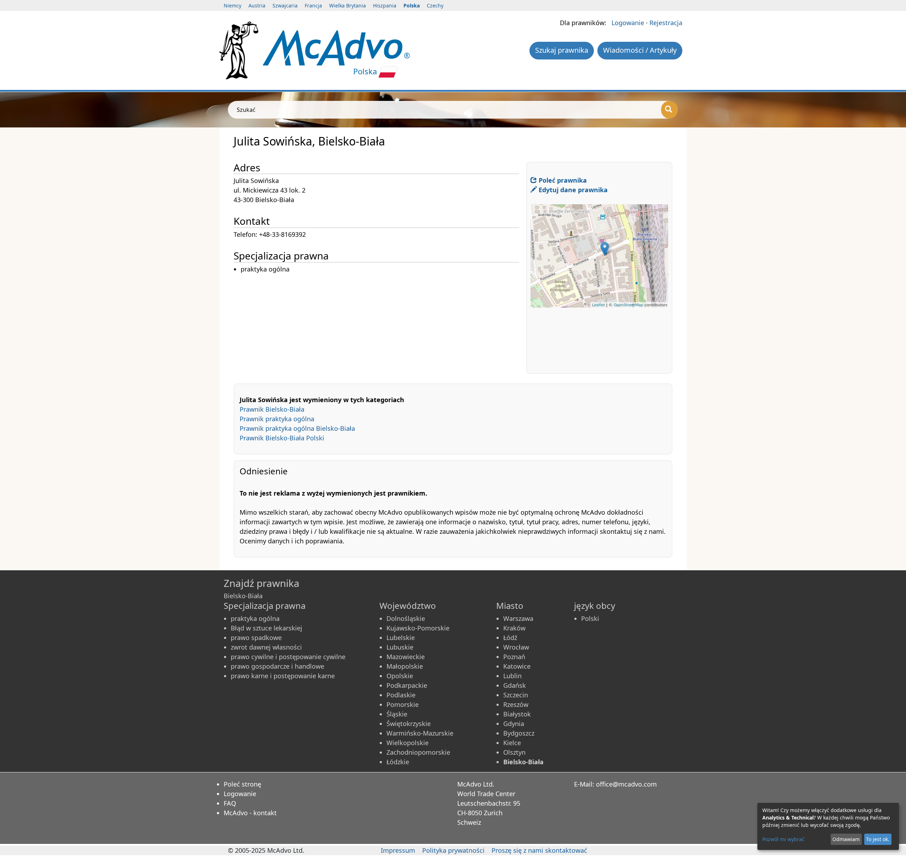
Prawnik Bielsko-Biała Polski (282, 438)
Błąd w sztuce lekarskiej (266, 628)
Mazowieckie (405, 656)
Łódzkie (397, 762)
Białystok (517, 714)
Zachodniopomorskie (418, 752)
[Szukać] (669, 110)
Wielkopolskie (407, 742)
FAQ (230, 803)
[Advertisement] (380, 323)
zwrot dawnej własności (266, 647)
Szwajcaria (285, 5)
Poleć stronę (242, 784)
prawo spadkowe (256, 637)
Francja (313, 5)
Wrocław (516, 647)
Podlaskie (400, 695)
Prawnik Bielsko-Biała (272, 409)
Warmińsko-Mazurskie (419, 733)
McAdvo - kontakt (250, 813)
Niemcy (232, 5)
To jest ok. (877, 839)
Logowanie (628, 22)
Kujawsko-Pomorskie (417, 628)
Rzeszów (515, 704)
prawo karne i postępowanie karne (283, 676)
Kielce (512, 742)
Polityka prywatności (453, 850)
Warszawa (518, 618)
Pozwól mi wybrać (783, 839)
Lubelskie (400, 637)
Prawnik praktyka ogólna (277, 419)
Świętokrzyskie (408, 723)
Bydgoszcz (518, 733)
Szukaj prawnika (561, 50)
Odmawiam (846, 839)
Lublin (512, 676)
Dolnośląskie (405, 618)
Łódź (510, 637)
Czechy (435, 5)
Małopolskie (404, 666)
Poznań (514, 656)
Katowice (517, 666)
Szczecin (515, 695)
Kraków (514, 628)
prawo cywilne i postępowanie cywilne (288, 656)
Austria (256, 5)
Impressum (398, 850)
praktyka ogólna (255, 618)
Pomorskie (402, 704)
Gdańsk (514, 685)
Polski (590, 618)
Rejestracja (665, 22)
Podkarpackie (406, 685)
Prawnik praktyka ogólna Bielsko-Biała (297, 428)
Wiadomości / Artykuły (640, 50)
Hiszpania (384, 5)
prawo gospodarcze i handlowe (277, 666)
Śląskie (396, 714)
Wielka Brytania (347, 5)
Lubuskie (399, 647)
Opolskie (399, 676)
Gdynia (513, 723)
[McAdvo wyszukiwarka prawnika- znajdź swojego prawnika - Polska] (336, 47)
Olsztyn (514, 752)
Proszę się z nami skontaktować (539, 850)
